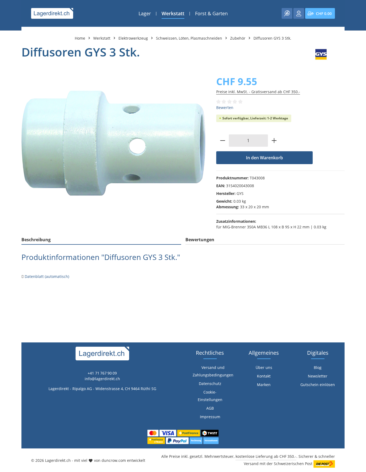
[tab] (101, 240)
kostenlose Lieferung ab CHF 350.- (266, 456)
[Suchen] (287, 13)
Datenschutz (210, 383)
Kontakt (264, 376)
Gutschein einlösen (317, 384)
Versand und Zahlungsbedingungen (213, 371)
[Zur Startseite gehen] (52, 13)
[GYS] (321, 54)
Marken (264, 384)
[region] (113, 143)
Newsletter (317, 376)
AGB (210, 408)
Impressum (210, 416)
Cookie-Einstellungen (210, 396)
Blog (318, 367)
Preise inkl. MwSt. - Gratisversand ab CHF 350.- (258, 91)
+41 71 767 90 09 (102, 373)
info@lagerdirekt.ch (102, 378)
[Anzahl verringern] (222, 140)
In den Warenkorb (264, 158)
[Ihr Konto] (298, 13)
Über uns (264, 367)
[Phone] (7, 309)
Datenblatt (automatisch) (47, 276)
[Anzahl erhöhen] (274, 140)
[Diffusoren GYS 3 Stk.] (113, 143)
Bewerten (224, 107)
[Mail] (7, 320)
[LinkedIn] (7, 298)
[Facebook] (7, 288)
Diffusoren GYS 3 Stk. (272, 38)
